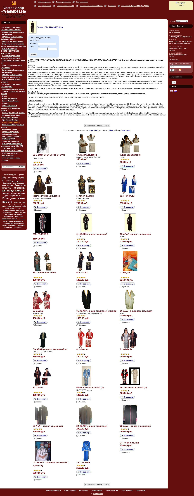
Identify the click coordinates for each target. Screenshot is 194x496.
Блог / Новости (127, 490)
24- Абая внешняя (129, 443)
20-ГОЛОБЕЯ (83, 462)
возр (91, 130)
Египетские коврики (9, 98)
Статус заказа (140, 490)
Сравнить (38, 172)
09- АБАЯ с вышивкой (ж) (133, 387)
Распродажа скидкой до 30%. (13, 113)
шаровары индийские (10, 132)
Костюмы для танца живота (13, 189)
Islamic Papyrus (10, 174)
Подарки (5, 103)
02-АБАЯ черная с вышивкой (135, 234)
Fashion (5, 160)
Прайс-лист (83, 490)
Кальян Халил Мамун (10, 101)
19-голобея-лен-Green (44, 272)
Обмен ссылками (112, 490)
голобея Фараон (85, 196)
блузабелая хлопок (86, 155)
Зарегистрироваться (63, 2)
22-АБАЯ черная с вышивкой (91, 426)
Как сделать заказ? (44, 6)
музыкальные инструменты (13, 89)
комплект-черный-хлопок (46, 196)
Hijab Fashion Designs (10, 120)
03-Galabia (38, 311)
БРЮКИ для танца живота (12, 75)
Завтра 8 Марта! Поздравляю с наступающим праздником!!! (180, 42)
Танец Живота (14, 205)
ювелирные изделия (10, 153)
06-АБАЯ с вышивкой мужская (136, 311)
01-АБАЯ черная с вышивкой (91, 234)
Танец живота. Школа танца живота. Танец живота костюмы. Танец (14, 206)
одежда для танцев (9, 129)
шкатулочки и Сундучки (11, 136)
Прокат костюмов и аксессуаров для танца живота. (10, 108)
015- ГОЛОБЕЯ (40, 234)
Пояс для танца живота (11, 77)
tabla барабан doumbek (16, 177)
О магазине (112, 6)
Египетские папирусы (10, 141)
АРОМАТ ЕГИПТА (8, 139)
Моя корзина (181, 3)
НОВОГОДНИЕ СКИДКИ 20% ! (180, 37)
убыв (96, 130)
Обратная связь (96, 490)
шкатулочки (18, 227)
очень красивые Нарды (11, 158)
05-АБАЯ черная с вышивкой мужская (96, 311)
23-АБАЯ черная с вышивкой (135, 426)
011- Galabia (82, 349)
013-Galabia (126, 349)
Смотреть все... (174, 59)
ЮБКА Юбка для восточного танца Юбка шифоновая (14, 214)
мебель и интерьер (9, 134)
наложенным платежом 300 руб (91, 6)
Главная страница (44, 2)
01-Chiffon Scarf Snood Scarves (49, 155)
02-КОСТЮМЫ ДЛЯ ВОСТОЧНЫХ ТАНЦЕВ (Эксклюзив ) (10, 51)
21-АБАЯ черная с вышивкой (48, 426)
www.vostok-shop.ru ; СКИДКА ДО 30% (135, 6)
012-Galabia (82, 272)
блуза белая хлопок (130, 155)
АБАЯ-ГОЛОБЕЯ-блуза (11, 122)
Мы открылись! (174, 32)
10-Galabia (38, 387)
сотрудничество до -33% (65, 6)
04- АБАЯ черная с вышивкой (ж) (50, 349)
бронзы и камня (8, 155)
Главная (40, 27)
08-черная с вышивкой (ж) (90, 387)
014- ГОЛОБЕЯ (127, 196)
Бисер (4, 96)
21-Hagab (125, 272)
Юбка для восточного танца (12, 41)
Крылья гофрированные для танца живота (13, 194)
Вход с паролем (82, 2)
